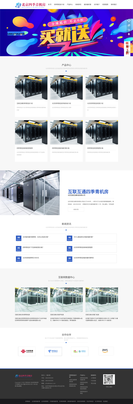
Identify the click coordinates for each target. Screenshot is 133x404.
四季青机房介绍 (59, 4)
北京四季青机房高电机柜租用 (83, 247)
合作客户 (97, 4)
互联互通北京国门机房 (92, 314)
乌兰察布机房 (98, 401)
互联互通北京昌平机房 (57, 314)
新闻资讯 (78, 4)
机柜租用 (105, 4)
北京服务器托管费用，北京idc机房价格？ (36, 237)
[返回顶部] (129, 34)
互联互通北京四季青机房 (22, 314)
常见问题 (93, 383)
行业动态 (93, 380)
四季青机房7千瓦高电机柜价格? (33, 247)
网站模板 (19, 386)
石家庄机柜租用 (81, 401)
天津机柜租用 (62, 401)
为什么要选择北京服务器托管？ (84, 237)
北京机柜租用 (44, 401)
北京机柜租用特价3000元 (31, 258)
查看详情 (76, 209)
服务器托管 (87, 4)
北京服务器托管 (36, 401)
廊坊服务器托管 (71, 401)
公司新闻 (93, 378)
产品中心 (70, 4)
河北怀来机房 (90, 401)
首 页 (49, 4)
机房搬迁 (105, 401)
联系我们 (114, 4)
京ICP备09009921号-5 (26, 384)
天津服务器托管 (54, 401)
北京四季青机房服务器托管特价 (84, 258)
